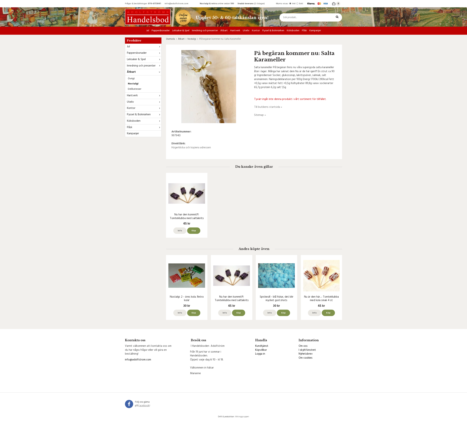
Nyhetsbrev (306, 354)
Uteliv (246, 30)
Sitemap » (260, 115)
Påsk (304, 30)
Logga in (260, 354)
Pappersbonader (161, 30)
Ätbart (224, 30)
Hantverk (235, 30)
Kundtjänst (261, 346)
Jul (147, 30)
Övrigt (131, 79)
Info (180, 231)
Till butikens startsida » (268, 107)
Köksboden (293, 30)
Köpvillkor (261, 350)
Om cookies (305, 358)
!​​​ (144, 406)
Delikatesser (134, 89)
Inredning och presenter (205, 30)
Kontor (256, 30)
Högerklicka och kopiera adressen (191, 147)
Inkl (294, 3)
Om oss (303, 346)
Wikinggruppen (242, 416)
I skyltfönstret (307, 350)
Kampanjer (315, 30)
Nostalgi (133, 84)
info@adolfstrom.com (176, 3)
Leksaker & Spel (180, 30)
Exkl (301, 3)
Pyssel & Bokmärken (273, 30)
